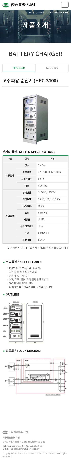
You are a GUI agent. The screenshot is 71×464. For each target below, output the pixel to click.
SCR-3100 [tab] (52, 68)
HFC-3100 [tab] (19, 68)
